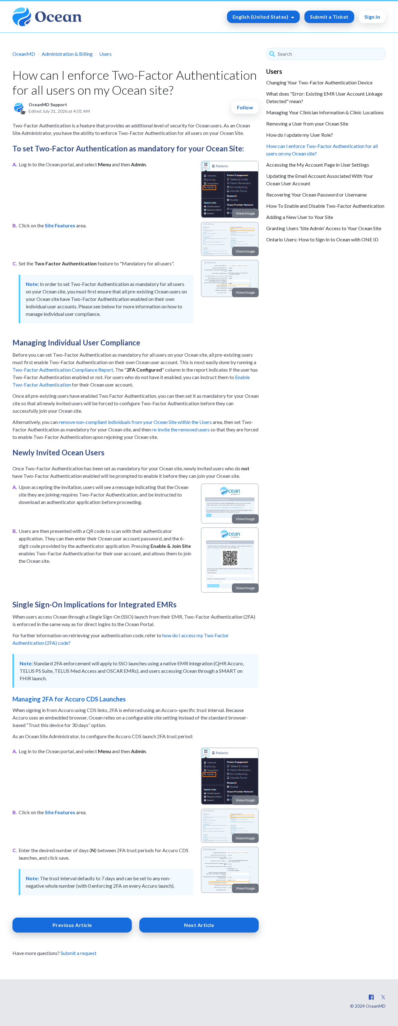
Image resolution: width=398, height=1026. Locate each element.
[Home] (46, 16)
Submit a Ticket (329, 17)
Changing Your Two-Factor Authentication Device (319, 82)
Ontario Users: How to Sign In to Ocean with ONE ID (322, 239)
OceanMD (23, 54)
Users (105, 54)
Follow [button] (245, 107)
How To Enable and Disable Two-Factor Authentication (325, 206)
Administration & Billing (67, 54)
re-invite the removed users (181, 429)
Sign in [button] (372, 17)
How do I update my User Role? (299, 135)
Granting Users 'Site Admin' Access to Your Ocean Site (323, 228)
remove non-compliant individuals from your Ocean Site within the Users (135, 422)
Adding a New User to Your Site (299, 217)
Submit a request (78, 953)
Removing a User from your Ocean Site (307, 123)
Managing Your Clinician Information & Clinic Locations (325, 112)
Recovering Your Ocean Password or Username (316, 194)
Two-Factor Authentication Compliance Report (62, 370)
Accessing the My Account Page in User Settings (317, 165)
